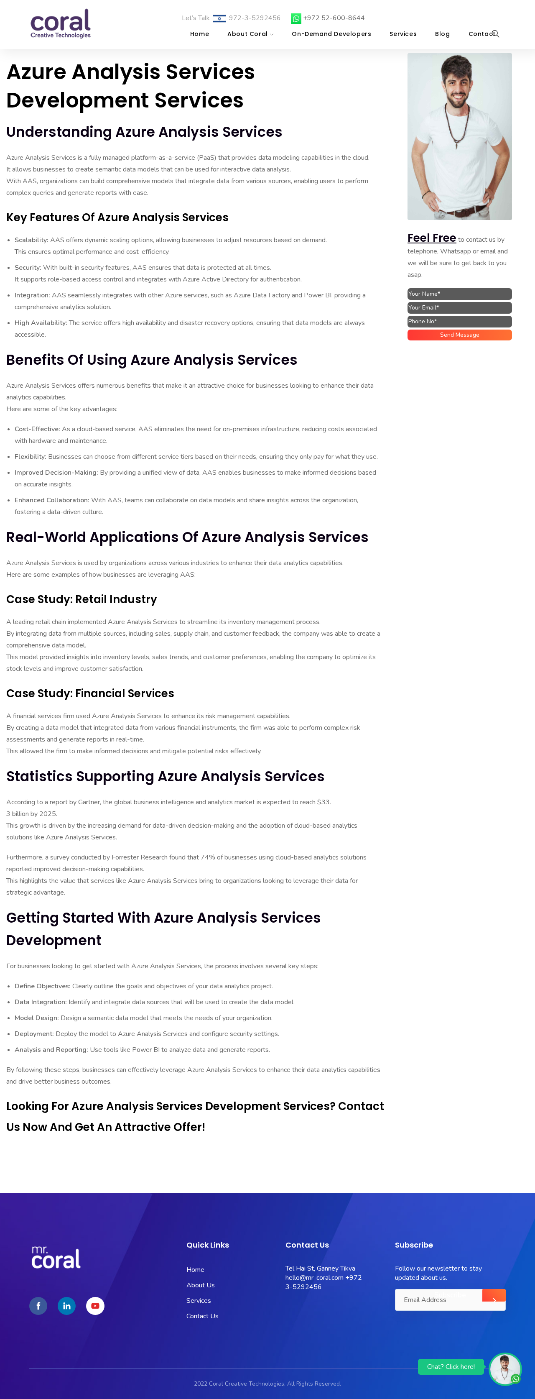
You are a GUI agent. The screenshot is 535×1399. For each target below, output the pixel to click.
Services (403, 34)
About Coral (247, 34)
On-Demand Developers (331, 34)
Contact (482, 34)
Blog (442, 34)
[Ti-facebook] (38, 1306)
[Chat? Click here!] (505, 1368)
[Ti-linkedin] (67, 1306)
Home (199, 34)
